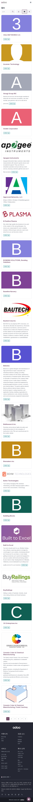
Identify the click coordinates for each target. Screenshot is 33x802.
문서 (2, 738)
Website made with (14, 799)
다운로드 (20, 736)
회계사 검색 (4, 763)
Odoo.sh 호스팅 (5, 751)
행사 (19, 760)
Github (20, 739)
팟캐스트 (20, 762)
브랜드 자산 (21, 753)
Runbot (20, 741)
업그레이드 (4, 756)
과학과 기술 (6, 39)
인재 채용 (20, 757)
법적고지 (20, 769)
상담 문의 (20, 755)
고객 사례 (20, 766)
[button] (30, 2)
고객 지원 (3, 754)
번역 (19, 743)
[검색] (12, 12)
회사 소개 (20, 751)
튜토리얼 (3, 736)
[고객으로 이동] (16, 23)
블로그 (19, 764)
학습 (2, 760)
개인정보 (26, 769)
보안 (19, 771)
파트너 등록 (4, 768)
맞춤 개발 (3, 758)
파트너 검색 (4, 766)
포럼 (2, 740)
